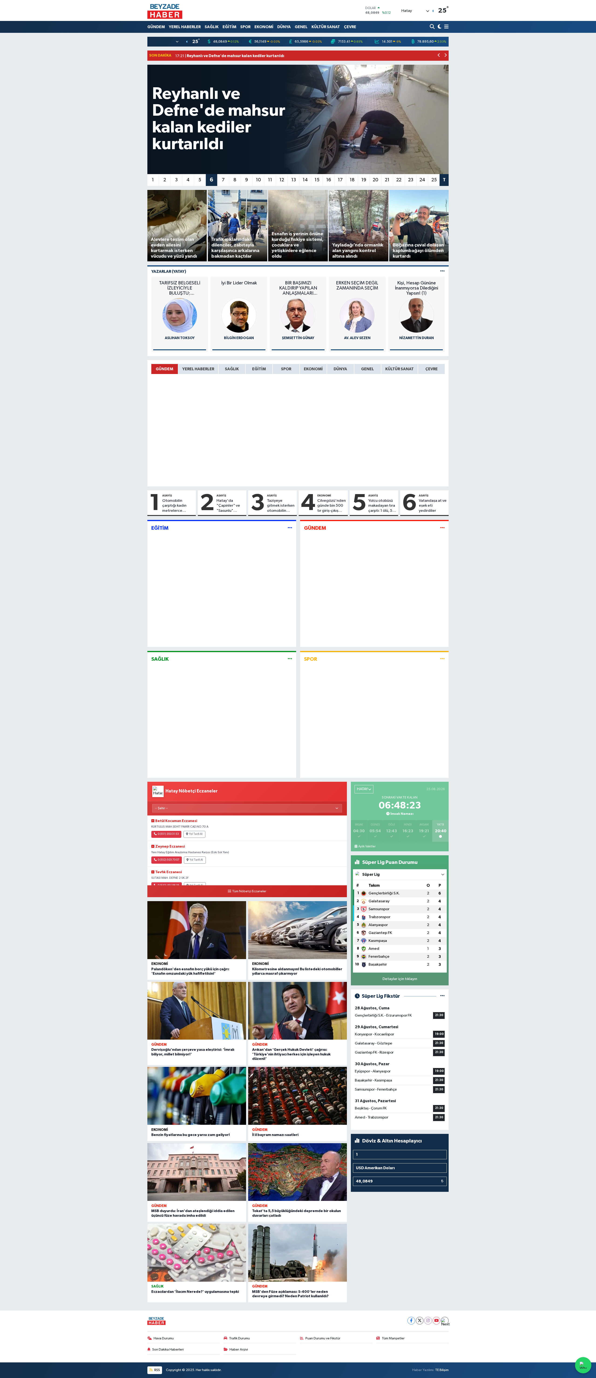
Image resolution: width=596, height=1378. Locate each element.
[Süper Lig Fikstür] (442, 996)
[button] (439, 56)
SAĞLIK (212, 27)
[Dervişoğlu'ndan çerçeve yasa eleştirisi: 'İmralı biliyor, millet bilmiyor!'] (196, 1011)
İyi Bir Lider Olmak (239, 283)
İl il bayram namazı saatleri (275, 1135)
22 (398, 180)
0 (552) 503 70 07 (168, 860)
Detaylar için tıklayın (400, 979)
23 (410, 180)
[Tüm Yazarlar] (442, 271)
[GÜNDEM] (442, 528)
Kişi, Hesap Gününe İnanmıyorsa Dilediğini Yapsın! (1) (416, 288)
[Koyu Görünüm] (439, 27)
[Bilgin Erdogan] (238, 315)
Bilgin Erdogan (239, 338)
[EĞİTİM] (290, 528)
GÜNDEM (156, 27)
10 (258, 180)
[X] (419, 1320)
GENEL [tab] (367, 369)
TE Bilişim (442, 1370)
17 (340, 180)
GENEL (301, 27)
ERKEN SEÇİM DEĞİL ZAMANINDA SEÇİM (357, 285)
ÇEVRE (350, 27)
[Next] (445, 1320)
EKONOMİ (263, 27)
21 (387, 180)
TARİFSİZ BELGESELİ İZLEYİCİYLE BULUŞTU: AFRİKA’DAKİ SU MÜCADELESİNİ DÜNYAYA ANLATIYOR (179, 288)
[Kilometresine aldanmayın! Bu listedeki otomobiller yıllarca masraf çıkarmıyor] (297, 930)
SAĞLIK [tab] (232, 369)
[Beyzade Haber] (164, 10)
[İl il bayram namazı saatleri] (297, 1096)
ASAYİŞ (167, 495)
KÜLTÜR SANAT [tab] (399, 369)
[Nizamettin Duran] (416, 315)
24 (422, 180)
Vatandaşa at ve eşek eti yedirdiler (433, 506)
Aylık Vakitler (367, 846)
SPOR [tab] (286, 369)
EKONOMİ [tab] (313, 369)
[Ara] (433, 27)
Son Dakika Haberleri (168, 1349)
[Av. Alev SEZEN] (357, 315)
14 (305, 180)
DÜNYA (284, 27)
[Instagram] (428, 1320)
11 (270, 180)
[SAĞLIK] (290, 659)
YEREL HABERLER (185, 27)
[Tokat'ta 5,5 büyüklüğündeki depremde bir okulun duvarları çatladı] (297, 1172)
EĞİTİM (229, 27)
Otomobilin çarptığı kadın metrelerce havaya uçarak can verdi (178, 506)
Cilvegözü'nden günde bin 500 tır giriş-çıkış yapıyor (331, 506)
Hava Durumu (164, 1338)
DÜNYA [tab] (340, 369)
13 (293, 180)
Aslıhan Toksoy (180, 338)
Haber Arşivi (239, 1349)
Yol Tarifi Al (196, 834)
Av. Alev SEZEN (357, 338)
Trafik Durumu (239, 1338)
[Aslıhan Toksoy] (179, 315)
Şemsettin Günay (298, 338)
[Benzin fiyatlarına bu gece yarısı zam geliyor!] (196, 1096)
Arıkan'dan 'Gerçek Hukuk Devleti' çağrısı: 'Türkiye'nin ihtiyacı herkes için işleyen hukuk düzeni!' (291, 1054)
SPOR (245, 27)
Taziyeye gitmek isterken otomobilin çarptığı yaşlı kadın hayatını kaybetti (281, 506)
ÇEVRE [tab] (431, 369)
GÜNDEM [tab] (164, 369)
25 (434, 180)
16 (328, 180)
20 (375, 180)
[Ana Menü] (445, 27)
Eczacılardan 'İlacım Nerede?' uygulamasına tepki (195, 1292)
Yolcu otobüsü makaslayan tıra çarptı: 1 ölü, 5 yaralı (381, 506)
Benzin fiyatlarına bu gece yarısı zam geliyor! (190, 1135)
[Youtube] (436, 1320)
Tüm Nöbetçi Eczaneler (249, 891)
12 (281, 180)
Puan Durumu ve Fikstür (322, 1338)
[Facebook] (411, 1320)
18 (352, 180)
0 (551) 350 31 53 (168, 834)
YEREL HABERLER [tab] (198, 369)
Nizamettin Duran (416, 338)
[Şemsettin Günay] (298, 315)
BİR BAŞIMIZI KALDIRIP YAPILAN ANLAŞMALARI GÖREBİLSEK (298, 288)
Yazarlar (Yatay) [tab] (168, 271)
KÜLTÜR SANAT (326, 27)
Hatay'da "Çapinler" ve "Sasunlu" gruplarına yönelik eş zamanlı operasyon (228, 506)
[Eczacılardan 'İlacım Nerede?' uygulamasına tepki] (196, 1253)
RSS (157, 1370)
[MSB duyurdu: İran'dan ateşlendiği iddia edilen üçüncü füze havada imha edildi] (196, 1172)
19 (363, 180)
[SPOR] (442, 659)
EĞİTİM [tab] (259, 369)
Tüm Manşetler (393, 1338)
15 (317, 180)
